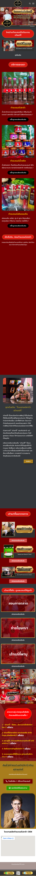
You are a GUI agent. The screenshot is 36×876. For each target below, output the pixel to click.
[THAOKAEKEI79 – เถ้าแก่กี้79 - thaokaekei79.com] (18, 3)
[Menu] (33, 3)
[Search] (30, 3)
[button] (18, 34)
